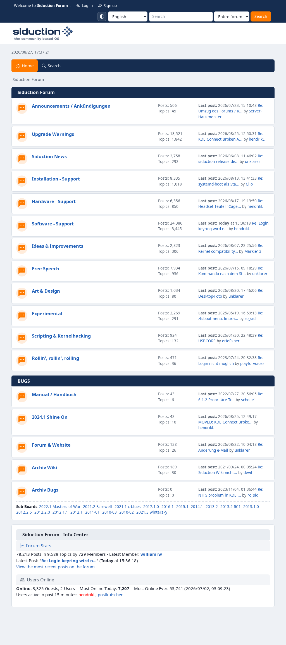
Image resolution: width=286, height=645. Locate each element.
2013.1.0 (251, 506)
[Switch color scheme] (101, 16)
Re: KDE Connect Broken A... (230, 136)
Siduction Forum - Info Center (55, 534)
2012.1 (76, 512)
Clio (249, 184)
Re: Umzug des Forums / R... (230, 108)
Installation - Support (56, 179)
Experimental (47, 314)
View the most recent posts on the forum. (56, 566)
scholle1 (248, 399)
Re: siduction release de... (230, 158)
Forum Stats (38, 545)
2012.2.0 (42, 512)
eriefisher (231, 340)
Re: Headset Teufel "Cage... (230, 203)
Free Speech (45, 269)
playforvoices (252, 363)
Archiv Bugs (45, 490)
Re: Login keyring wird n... (68, 560)
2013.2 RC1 (230, 506)
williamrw (151, 554)
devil (248, 472)
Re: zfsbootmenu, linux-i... (230, 315)
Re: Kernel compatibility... (230, 248)
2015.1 (182, 506)
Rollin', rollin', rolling (55, 358)
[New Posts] (21, 108)
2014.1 (197, 506)
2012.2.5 (24, 512)
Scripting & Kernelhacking (61, 336)
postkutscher (110, 594)
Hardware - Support (54, 201)
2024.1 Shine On (50, 417)
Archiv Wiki (44, 468)
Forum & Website (51, 445)
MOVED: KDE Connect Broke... (225, 422)
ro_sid (250, 318)
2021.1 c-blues (128, 506)
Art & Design (46, 291)
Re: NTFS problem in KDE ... (230, 492)
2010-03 (109, 512)
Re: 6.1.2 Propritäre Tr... (230, 396)
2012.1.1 (60, 512)
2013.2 (212, 506)
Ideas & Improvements (57, 246)
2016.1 (167, 506)
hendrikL (256, 139)
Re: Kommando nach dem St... (230, 270)
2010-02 (126, 512)
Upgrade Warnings (53, 134)
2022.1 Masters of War (60, 506)
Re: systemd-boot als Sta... (230, 180)
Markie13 (252, 251)
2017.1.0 (151, 506)
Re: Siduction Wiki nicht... (230, 469)
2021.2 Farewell (97, 506)
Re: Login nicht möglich (230, 360)
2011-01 (92, 512)
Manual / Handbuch (54, 394)
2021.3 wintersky (151, 512)
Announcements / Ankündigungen (71, 106)
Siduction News (49, 156)
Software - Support (53, 224)
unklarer (252, 161)
